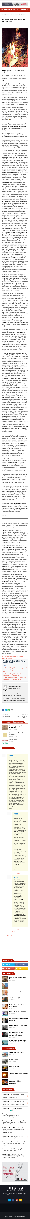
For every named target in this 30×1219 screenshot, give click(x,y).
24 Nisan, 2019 (13, 757)
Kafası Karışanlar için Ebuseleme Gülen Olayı (18, 726)
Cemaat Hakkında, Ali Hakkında (18, 1025)
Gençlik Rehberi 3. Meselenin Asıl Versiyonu (18, 733)
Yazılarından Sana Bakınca (16, 1052)
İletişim (22, 1214)
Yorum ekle (10, 935)
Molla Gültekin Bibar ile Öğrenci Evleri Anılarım (18, 1005)
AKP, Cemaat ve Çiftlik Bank (17, 998)
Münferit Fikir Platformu (15, 9)
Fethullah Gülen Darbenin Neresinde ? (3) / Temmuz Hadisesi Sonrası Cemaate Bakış (18, 1034)
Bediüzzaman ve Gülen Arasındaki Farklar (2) (18, 1019)
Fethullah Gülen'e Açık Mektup (17, 991)
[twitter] (8, 964)
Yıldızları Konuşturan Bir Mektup (18, 1073)
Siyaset (8, 14)
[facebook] (21, 964)
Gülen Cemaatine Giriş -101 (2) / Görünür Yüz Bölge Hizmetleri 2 (18, 1041)
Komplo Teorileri (14, 1066)
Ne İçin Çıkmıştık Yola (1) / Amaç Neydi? (16, 668)
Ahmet (9, 706)
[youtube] (8, 968)
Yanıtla (10, 808)
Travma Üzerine (13, 739)
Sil (13, 808)
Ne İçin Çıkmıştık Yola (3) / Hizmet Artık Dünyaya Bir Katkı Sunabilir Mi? (14, 674)
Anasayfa (9, 1214)
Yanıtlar (10, 811)
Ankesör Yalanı (13, 984)
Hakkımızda (15, 1214)
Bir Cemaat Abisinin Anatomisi (17, 1011)
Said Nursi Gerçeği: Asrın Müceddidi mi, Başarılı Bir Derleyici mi (16, 1081)
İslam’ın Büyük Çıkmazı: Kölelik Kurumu (17, 977)
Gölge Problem (13, 1059)
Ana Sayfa (4, 14)
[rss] (21, 968)
